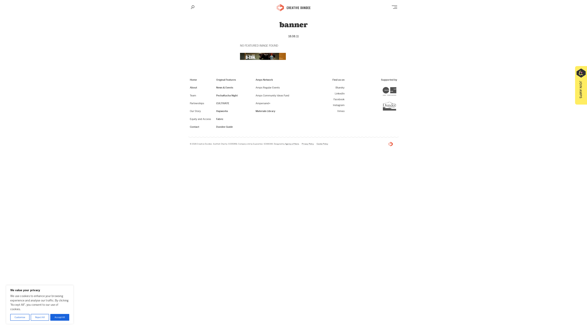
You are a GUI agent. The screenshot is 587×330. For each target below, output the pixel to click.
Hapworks (222, 111)
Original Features (226, 79)
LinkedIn (340, 93)
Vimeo (341, 111)
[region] (39, 304)
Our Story (195, 111)
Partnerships (197, 103)
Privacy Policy (308, 144)
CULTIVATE (222, 103)
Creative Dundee (293, 7)
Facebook (339, 99)
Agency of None (292, 144)
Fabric (219, 119)
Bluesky (340, 87)
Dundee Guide (224, 126)
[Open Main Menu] (394, 7)
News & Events (224, 87)
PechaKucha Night (227, 95)
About (193, 87)
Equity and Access (200, 119)
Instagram (339, 105)
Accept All (60, 317)
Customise (20, 317)
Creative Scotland (396, 87)
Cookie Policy (322, 144)
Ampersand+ (263, 103)
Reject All (40, 317)
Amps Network (264, 79)
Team (193, 95)
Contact (194, 126)
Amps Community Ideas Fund (272, 95)
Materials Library (265, 111)
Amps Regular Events (268, 87)
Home (193, 79)
